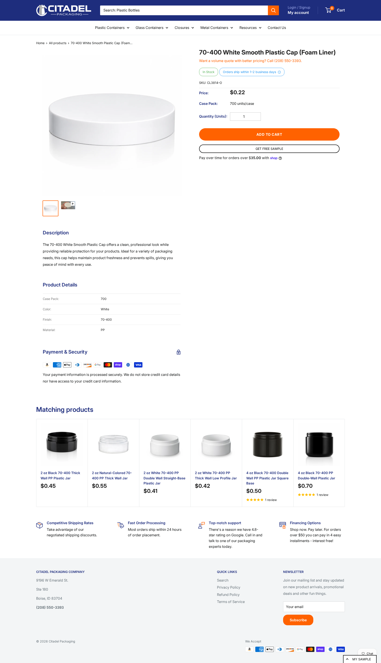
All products (57, 43)
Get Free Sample (269, 149)
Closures (182, 27)
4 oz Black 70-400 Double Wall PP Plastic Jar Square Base (267, 478)
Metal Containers (214, 27)
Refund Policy (228, 594)
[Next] (339, 463)
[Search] (273, 10)
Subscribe (298, 620)
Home (40, 43)
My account (298, 12)
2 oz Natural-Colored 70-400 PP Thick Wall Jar (112, 475)
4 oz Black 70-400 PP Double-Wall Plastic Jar (316, 475)
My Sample (361, 659)
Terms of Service (231, 601)
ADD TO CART (269, 134)
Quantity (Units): (213, 116)
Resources (248, 27)
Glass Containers (149, 27)
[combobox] (184, 10)
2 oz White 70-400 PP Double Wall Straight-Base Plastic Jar (164, 478)
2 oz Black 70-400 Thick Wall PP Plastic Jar (60, 475)
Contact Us (277, 27)
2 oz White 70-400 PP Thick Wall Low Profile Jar (216, 475)
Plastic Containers (110, 27)
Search (222, 580)
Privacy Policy (228, 587)
